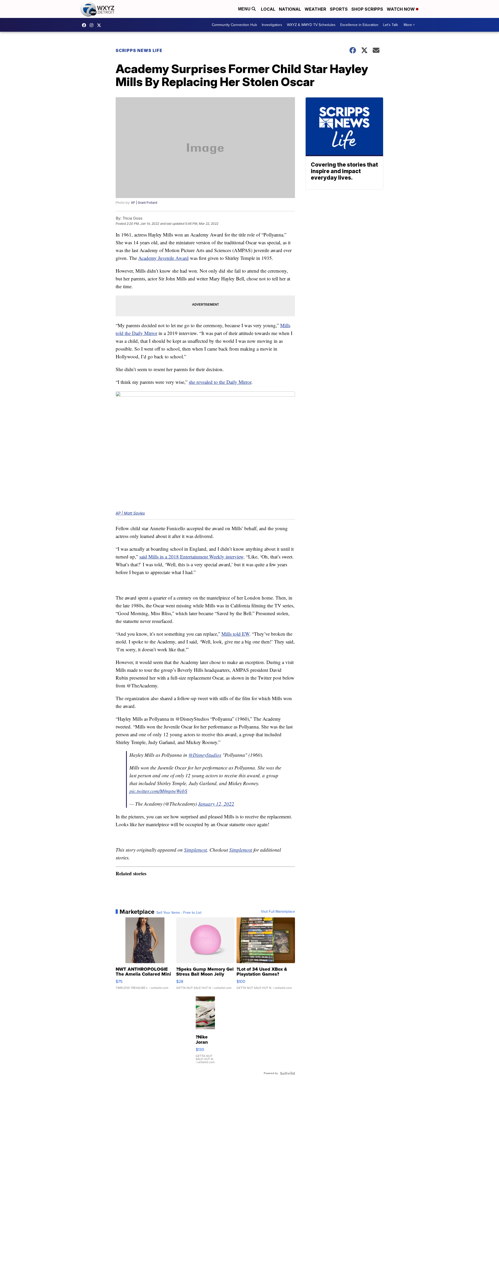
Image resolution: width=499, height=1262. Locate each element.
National (290, 9)
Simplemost (195, 849)
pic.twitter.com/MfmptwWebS (158, 791)
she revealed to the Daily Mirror (220, 382)
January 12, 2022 (216, 803)
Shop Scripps (367, 9)
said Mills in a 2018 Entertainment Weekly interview (191, 556)
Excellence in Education (359, 25)
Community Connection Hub (234, 25)
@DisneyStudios (204, 755)
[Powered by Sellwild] (287, 1073)
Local (268, 9)
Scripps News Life (139, 50)
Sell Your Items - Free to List (178, 913)
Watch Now (401, 9)
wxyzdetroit (85, 25)
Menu (245, 9)
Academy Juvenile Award (163, 258)
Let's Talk (390, 25)
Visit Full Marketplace (278, 911)
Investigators (272, 25)
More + (409, 25)
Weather (315, 9)
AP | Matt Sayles (130, 513)
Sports (339, 9)
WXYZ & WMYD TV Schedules (311, 25)
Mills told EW (235, 633)
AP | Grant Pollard (144, 203)
